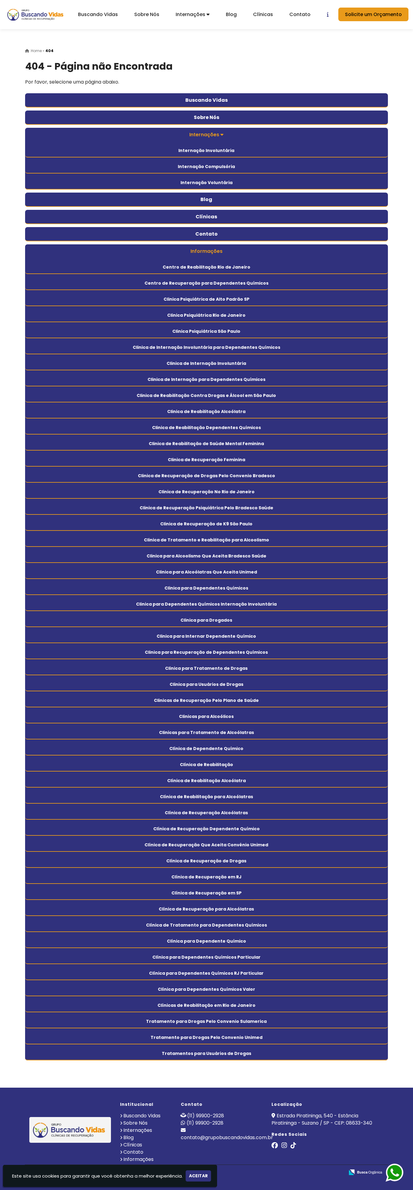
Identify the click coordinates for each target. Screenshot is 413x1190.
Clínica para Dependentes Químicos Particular (206, 957)
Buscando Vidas (98, 14)
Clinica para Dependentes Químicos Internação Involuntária (206, 604)
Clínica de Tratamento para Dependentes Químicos (206, 925)
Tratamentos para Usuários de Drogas (206, 1053)
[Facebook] (275, 1145)
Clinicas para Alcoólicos (206, 716)
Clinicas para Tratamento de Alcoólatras (206, 732)
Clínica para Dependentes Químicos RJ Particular (206, 973)
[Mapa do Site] (280, 1172)
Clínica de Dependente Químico (206, 748)
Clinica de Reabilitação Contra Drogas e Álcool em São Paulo (206, 395)
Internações (191, 14)
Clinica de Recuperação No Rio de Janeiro (206, 492)
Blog (231, 14)
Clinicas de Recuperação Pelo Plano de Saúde (206, 700)
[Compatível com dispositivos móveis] (337, 1173)
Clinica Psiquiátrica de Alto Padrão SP (206, 299)
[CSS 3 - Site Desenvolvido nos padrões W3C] (316, 1173)
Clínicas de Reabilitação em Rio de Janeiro (206, 1005)
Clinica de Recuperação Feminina (206, 460)
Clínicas (263, 14)
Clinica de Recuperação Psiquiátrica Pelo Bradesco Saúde (206, 508)
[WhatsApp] (392, 1172)
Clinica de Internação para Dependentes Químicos (206, 379)
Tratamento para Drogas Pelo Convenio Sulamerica (206, 1021)
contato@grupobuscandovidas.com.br (227, 1137)
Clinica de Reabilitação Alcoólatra (206, 411)
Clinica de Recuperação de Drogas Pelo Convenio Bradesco (206, 476)
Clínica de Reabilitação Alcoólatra (206, 781)
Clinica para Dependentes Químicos (206, 588)
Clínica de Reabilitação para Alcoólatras (206, 797)
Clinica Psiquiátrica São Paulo (206, 331)
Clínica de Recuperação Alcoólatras (206, 813)
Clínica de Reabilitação (206, 765)
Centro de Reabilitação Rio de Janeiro (206, 267)
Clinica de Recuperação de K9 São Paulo (206, 524)
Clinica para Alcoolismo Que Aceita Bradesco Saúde (206, 556)
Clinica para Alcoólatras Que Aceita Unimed (206, 572)
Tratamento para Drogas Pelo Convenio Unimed (206, 1037)
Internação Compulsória (206, 167)
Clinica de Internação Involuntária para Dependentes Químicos (206, 347)
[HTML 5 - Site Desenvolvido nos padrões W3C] (296, 1173)
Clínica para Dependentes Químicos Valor (206, 989)
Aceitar (198, 1176)
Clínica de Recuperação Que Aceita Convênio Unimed (206, 845)
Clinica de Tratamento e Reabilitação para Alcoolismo (206, 540)
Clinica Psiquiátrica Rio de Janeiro (206, 315)
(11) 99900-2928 (205, 1115)
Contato (300, 14)
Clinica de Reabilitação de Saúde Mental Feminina (206, 444)
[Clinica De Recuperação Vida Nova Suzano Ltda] (70, 1130)
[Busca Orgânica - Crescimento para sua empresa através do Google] (365, 1171)
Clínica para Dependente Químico (206, 941)
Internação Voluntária (206, 183)
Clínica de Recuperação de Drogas (206, 861)
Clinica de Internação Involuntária (206, 363)
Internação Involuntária (206, 150)
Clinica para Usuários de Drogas (206, 684)
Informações (206, 251)
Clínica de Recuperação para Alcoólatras (206, 909)
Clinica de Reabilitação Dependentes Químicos (206, 428)
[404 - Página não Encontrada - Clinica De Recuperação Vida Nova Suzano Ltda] (36, 15)
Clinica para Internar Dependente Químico (206, 636)
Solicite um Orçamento (373, 14)
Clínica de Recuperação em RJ (206, 877)
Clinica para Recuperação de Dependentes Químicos (206, 652)
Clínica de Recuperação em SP (206, 893)
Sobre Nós (146, 14)
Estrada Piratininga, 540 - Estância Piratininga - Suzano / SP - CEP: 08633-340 (322, 1119)
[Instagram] (284, 1145)
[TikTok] (293, 1145)
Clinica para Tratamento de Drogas (206, 668)
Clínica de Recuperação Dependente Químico (206, 829)
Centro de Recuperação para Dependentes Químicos (206, 283)
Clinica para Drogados (206, 620)
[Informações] (327, 14)
